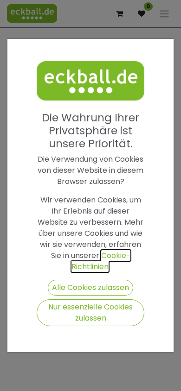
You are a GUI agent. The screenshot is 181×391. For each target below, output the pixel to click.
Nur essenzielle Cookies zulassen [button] (90, 312)
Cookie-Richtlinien (100, 261)
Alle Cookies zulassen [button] (90, 287)
